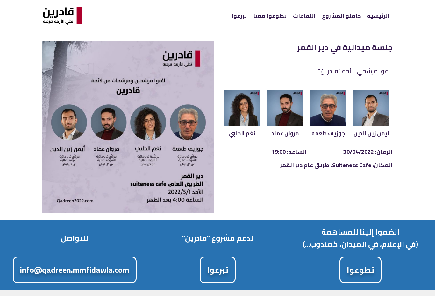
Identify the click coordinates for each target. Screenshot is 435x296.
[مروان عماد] (285, 108)
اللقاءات (304, 16)
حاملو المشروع (341, 16)
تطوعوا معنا (270, 16)
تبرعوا (239, 16)
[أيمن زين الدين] (371, 108)
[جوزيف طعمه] (328, 108)
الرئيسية (378, 16)
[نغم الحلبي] (242, 108)
